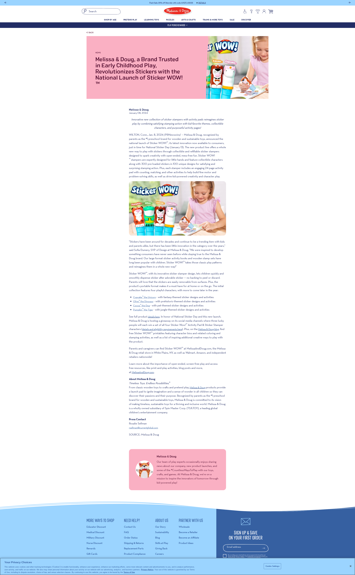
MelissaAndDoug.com (143, 372)
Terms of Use (231, 557)
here (157, 316)
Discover (246, 20)
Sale (232, 20)
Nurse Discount (94, 543)
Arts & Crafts (188, 20)
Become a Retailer (188, 532)
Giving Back (161, 548)
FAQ (126, 532)
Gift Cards (92, 553)
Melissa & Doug (197, 387)
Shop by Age (110, 20)
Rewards (91, 548)
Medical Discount (95, 532)
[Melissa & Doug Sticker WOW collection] (177, 234)
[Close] (351, 566)
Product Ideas (186, 543)
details (151, 316)
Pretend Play (130, 20)
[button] (5, 3)
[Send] (264, 548)
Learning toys (151, 20)
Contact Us (130, 526)
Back (91, 32)
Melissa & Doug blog (208, 329)
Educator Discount (96, 526)
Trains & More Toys (213, 20)
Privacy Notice (240, 557)
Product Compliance (134, 553)
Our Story (160, 526)
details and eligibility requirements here (162, 329)
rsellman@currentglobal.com (143, 427)
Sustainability (162, 532)
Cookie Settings (272, 566)
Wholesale (184, 526)
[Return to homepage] (177, 11)
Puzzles (170, 20)
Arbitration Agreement (254, 557)
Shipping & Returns (134, 543)
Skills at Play (161, 543)
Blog (157, 537)
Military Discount (95, 537)
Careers (159, 553)
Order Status (131, 537)
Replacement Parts (134, 548)
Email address (234, 546)
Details (194, 3)
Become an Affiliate (189, 537)
